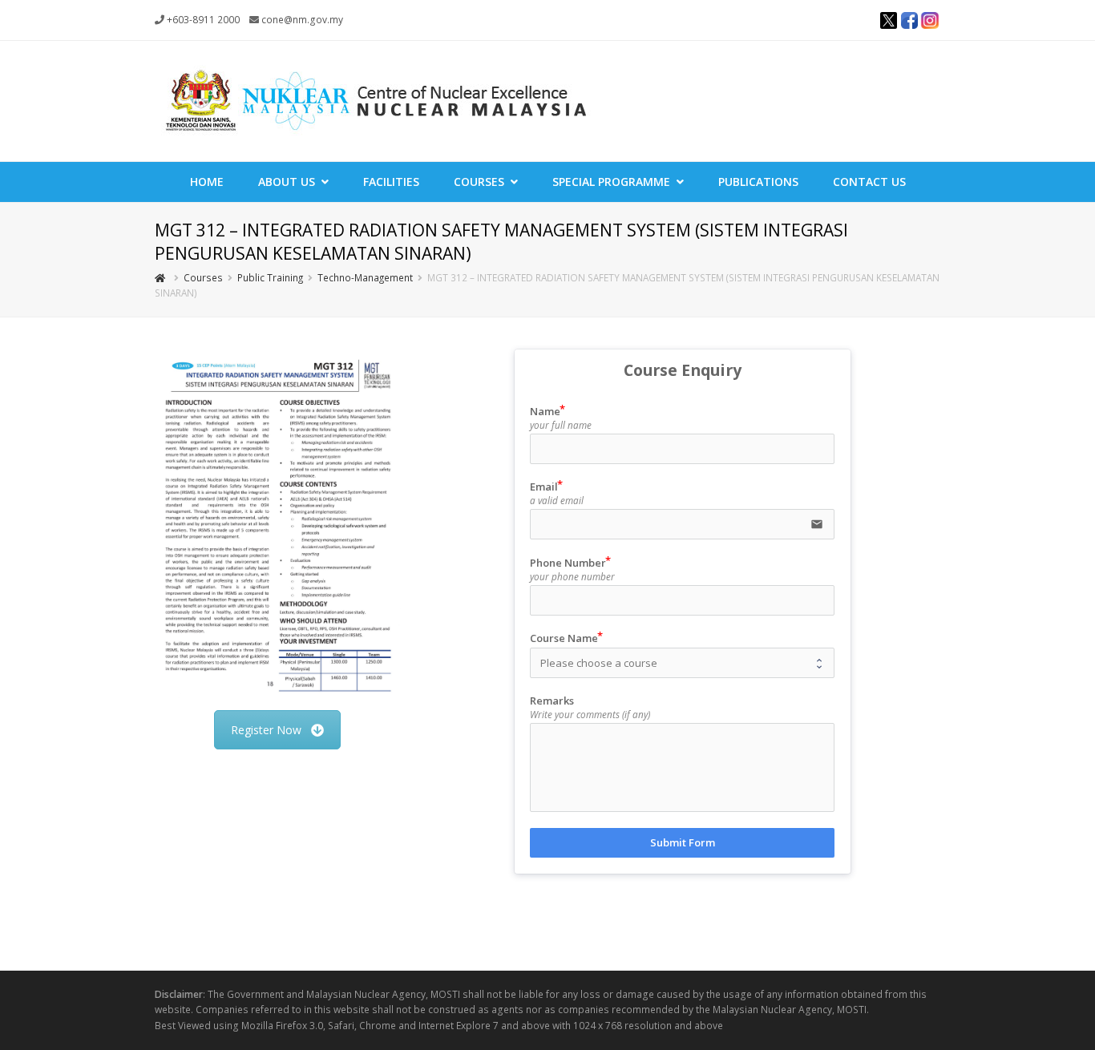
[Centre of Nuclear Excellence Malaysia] (375, 99)
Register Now (266, 729)
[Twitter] (888, 22)
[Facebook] (909, 22)
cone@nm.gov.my (302, 19)
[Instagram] (929, 22)
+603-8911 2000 (203, 19)
